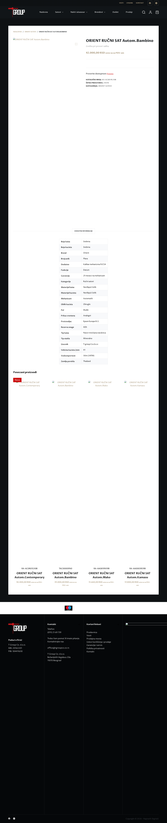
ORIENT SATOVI (105, 86)
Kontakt (140, 3)
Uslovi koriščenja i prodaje (99, 642)
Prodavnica (92, 632)
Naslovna (43, 12)
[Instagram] (156, 3)
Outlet (115, 12)
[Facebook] (150, 3)
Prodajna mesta (94, 638)
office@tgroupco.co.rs (58, 648)
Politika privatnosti (95, 648)
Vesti (121, 3)
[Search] (143, 12)
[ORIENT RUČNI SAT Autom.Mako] (101, 472)
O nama (130, 3)
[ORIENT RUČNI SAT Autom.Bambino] (65, 472)
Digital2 (155, 819)
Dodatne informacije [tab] (83, 231)
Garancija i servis (94, 645)
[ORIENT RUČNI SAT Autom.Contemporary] (29, 472)
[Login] (150, 12)
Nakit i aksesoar (78, 12)
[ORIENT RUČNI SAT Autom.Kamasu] (137, 472)
